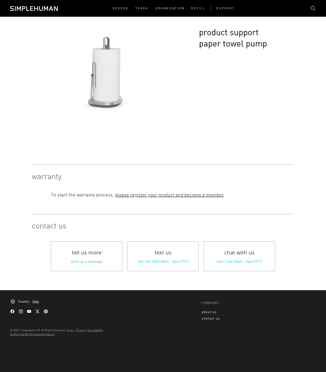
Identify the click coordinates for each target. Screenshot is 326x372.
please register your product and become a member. (169, 194)
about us (208, 312)
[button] (120, 8)
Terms (70, 330)
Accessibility (95, 330)
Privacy (80, 330)
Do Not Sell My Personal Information (32, 334)
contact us (210, 318)
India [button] (35, 301)
